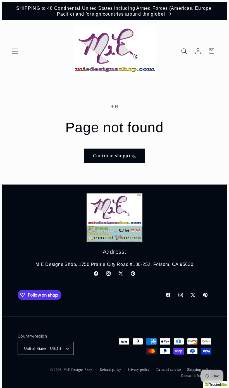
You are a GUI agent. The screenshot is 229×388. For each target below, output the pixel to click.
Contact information (196, 376)
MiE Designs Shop (78, 370)
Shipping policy (199, 370)
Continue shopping (114, 155)
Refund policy (110, 370)
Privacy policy (139, 370)
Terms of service (168, 370)
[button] (15, 51)
